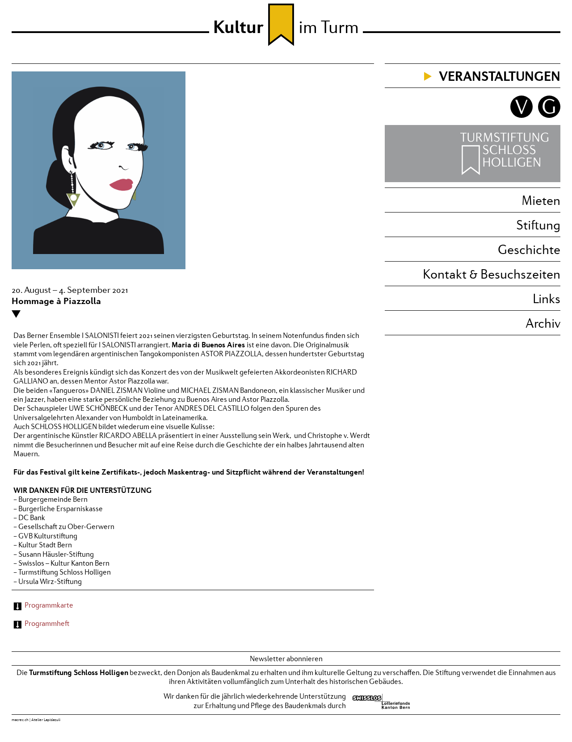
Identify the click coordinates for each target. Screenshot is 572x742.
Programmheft (47, 623)
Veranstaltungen (499, 75)
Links (546, 298)
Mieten (541, 200)
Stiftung (538, 225)
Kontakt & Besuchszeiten (491, 274)
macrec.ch (20, 719)
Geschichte (529, 249)
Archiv (543, 323)
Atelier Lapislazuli (45, 719)
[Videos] (520, 115)
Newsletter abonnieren (286, 658)
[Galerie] (547, 115)
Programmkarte (49, 604)
